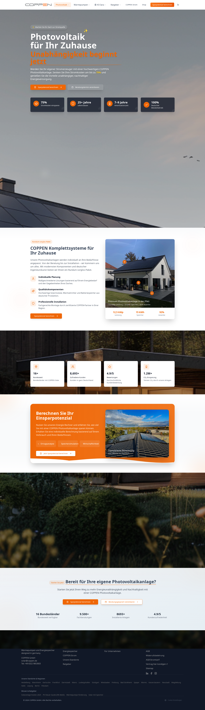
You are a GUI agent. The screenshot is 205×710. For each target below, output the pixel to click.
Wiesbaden (105, 682)
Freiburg (115, 682)
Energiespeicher (70, 651)
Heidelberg (25, 682)
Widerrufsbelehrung (155, 655)
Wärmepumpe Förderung (76, 695)
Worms (144, 682)
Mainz (74, 682)
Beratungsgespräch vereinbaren (122, 602)
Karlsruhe (47, 682)
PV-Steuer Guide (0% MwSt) (54, 695)
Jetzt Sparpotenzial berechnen (56, 453)
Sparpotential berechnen (162, 5)
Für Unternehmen (112, 651)
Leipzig (30, 686)
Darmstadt (66, 682)
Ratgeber (115, 4)
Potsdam (45, 686)
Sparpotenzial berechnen (44, 316)
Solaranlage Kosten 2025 (31, 695)
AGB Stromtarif (153, 659)
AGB (148, 651)
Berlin (37, 686)
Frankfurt (56, 682)
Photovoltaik (61, 4)
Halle (23, 686)
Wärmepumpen (81, 4)
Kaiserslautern (154, 682)
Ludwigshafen (84, 682)
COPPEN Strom (70, 655)
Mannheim (36, 682)
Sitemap (149, 668)
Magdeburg (176, 682)
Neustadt (166, 682)
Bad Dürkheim (126, 682)
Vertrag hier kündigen (156, 664)
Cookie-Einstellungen (175, 700)
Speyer (136, 682)
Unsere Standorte (71, 659)
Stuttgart (95, 682)
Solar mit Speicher (96, 695)
